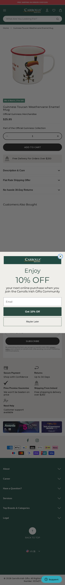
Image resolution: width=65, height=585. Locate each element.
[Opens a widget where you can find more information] (51, 579)
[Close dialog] (60, 256)
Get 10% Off (32, 311)
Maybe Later (32, 321)
